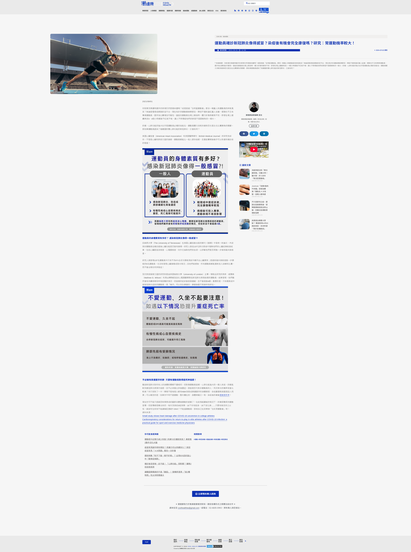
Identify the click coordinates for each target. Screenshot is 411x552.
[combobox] (257, 3)
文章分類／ (219, 36)
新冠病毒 (202, 439)
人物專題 (153, 11)
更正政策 (230, 541)
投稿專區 (186, 541)
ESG (217, 11)
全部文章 (254, 126)
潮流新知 (223, 11)
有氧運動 (217, 439)
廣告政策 (241, 541)
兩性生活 (210, 11)
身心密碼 (202, 11)
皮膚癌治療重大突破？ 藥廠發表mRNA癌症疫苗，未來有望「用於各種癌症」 (260, 224)
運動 (196, 439)
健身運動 (186, 11)
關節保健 (178, 11)
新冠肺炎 (225, 439)
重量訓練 (210, 439)
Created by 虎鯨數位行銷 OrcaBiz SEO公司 (184, 548)
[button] (243, 133)
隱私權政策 (197, 541)
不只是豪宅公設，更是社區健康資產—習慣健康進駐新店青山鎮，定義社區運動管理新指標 (260, 207)
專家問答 (145, 11)
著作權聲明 (209, 541)
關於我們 (175, 541)
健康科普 (170, 11)
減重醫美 (194, 11)
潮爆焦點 (162, 11)
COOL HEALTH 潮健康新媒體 (197, 546)
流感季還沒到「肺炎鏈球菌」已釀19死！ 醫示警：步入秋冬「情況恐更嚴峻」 (260, 174)
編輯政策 (220, 541)
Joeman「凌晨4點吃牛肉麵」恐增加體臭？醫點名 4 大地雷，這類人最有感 (260, 190)
